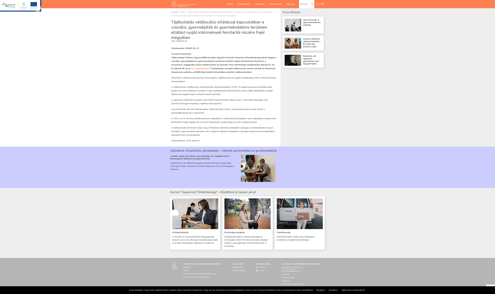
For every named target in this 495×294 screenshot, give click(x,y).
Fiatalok (186, 271)
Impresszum (286, 281)
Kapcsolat (290, 4)
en (322, 4)
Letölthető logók (288, 278)
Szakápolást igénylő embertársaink (196, 277)
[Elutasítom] (491, 290)
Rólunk (230, 4)
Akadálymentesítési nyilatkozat (293, 284)
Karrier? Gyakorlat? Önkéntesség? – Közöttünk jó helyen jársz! (213, 192)
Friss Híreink (291, 12)
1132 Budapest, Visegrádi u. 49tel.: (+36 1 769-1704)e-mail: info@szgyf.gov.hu (292, 269)
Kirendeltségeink (238, 271)
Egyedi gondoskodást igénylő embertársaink (199, 274)
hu (317, 4)
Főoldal (174, 12)
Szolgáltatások (244, 4)
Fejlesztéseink (275, 4)
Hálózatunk (260, 4)
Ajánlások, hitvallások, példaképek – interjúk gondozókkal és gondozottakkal (223, 151)
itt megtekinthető (200, 68)
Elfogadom (320, 290)
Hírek (182, 12)
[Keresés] (312, 4)
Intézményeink (237, 267)
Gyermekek (187, 267)
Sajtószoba (286, 274)
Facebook (261, 267)
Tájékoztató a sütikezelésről (353, 290)
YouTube (261, 271)
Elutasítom (333, 290)
